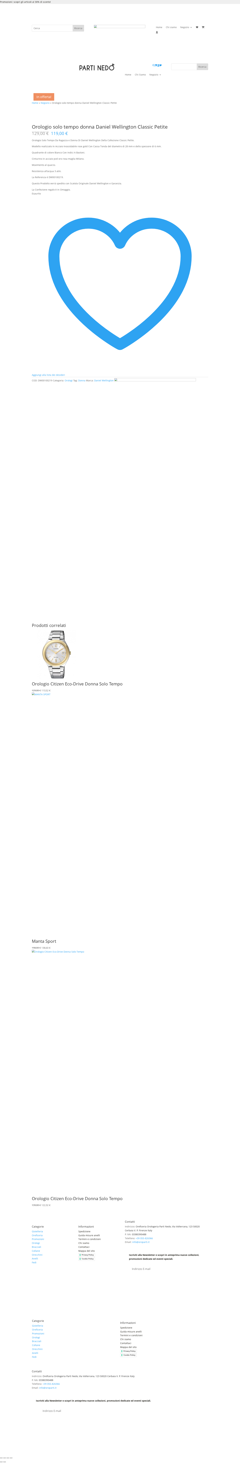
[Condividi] (8, 1457)
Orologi (69, 380)
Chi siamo (171, 27)
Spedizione (84, 1231)
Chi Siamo (140, 75)
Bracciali (36, 1246)
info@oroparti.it (141, 1242)
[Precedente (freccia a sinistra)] (1, 1461)
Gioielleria (37, 1231)
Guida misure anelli (89, 1235)
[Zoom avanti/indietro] (1, 1457)
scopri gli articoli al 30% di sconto (32, 1)
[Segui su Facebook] (34, 1276)
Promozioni (38, 1239)
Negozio (184, 27)
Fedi (34, 1262)
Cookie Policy (88, 1259)
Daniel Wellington (104, 380)
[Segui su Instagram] (41, 1276)
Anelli (35, 1258)
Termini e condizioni (89, 1239)
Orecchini (37, 1254)
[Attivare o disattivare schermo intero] (4, 1457)
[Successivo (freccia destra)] (4, 1461)
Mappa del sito (86, 1250)
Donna (81, 380)
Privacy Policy (88, 1255)
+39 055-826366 (144, 1238)
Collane (36, 1250)
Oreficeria (37, 1235)
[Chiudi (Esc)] (11, 1457)
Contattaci (83, 1246)
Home (159, 27)
